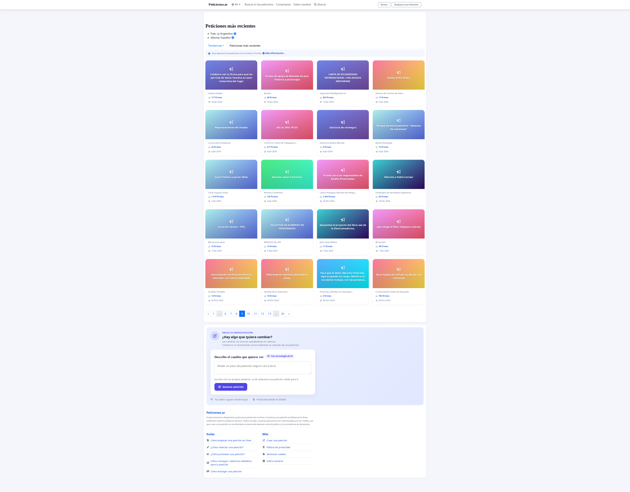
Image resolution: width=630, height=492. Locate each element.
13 (269, 314)
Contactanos (283, 4)
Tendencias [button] (215, 45)
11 (255, 314)
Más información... (275, 53)
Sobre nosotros (302, 4)
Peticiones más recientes (245, 45)
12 (262, 314)
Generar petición (233, 386)
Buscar (322, 4)
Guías (210, 434)
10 (248, 314)
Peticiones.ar (218, 4)
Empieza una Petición (406, 4)
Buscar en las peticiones (259, 4)
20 (282, 314)
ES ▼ (238, 4)
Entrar (384, 4)
